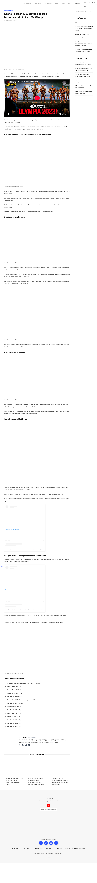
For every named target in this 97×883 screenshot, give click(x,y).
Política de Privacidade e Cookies (75, 848)
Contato (48, 848)
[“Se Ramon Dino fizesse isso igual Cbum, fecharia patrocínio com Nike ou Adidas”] (14, 769)
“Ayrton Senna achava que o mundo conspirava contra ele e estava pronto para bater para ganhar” (84, 43)
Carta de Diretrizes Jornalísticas (32, 848)
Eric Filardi (22, 737)
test (76, 22)
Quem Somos (15, 848)
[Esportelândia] (11, 4)
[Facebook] (41, 843)
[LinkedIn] (56, 843)
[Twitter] (46, 843)
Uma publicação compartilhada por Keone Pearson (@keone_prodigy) (25, 549)
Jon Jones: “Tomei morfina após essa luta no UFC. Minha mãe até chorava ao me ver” (84, 28)
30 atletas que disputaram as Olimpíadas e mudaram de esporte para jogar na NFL (83, 36)
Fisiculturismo (8, 10)
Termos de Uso (58, 848)
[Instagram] (51, 843)
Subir (49, 857)
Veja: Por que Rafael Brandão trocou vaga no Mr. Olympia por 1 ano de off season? (28, 211)
